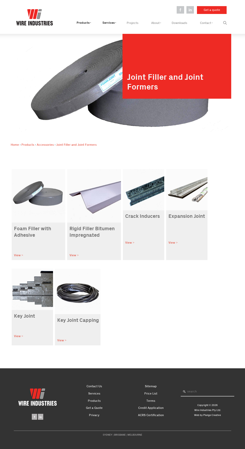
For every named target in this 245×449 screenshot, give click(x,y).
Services (108, 23)
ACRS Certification (151, 415)
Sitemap (151, 386)
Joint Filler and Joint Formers (76, 144)
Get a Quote (94, 408)
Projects (132, 23)
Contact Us (94, 386)
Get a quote (205, 8)
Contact (205, 23)
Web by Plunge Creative (207, 415)
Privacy (94, 415)
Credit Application (151, 408)
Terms (150, 401)
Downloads (179, 23)
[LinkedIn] (40, 417)
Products (83, 23)
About (155, 23)
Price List (150, 393)
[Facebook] (34, 417)
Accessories (45, 144)
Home (15, 144)
